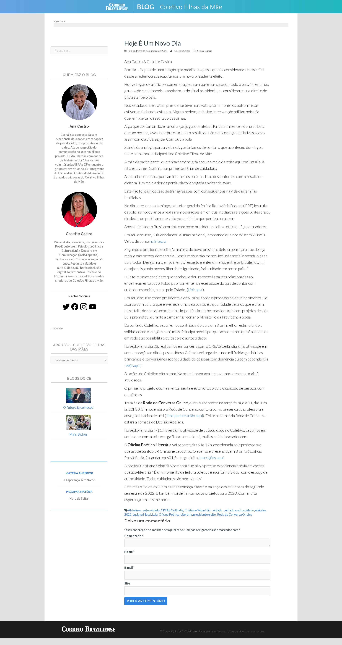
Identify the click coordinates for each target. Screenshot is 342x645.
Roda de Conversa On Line (234, 514)
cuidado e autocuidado (239, 510)
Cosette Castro (182, 50)
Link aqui (195, 289)
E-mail (129, 567)
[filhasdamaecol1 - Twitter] (65, 306)
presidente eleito (204, 514)
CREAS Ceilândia (172, 510)
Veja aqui (133, 365)
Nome (129, 552)
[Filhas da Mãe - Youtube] (92, 306)
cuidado (217, 510)
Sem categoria (204, 50)
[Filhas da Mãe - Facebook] (74, 306)
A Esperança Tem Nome (79, 480)
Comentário (133, 536)
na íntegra (158, 241)
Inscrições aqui (211, 457)
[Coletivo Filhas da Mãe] (185, 6)
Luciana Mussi (142, 514)
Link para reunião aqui (184, 415)
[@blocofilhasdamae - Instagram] (83, 306)
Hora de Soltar (79, 498)
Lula (155, 514)
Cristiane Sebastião (198, 510)
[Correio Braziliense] (120, 6)
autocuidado (151, 510)
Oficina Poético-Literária (175, 514)
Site (127, 583)
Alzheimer (134, 510)
